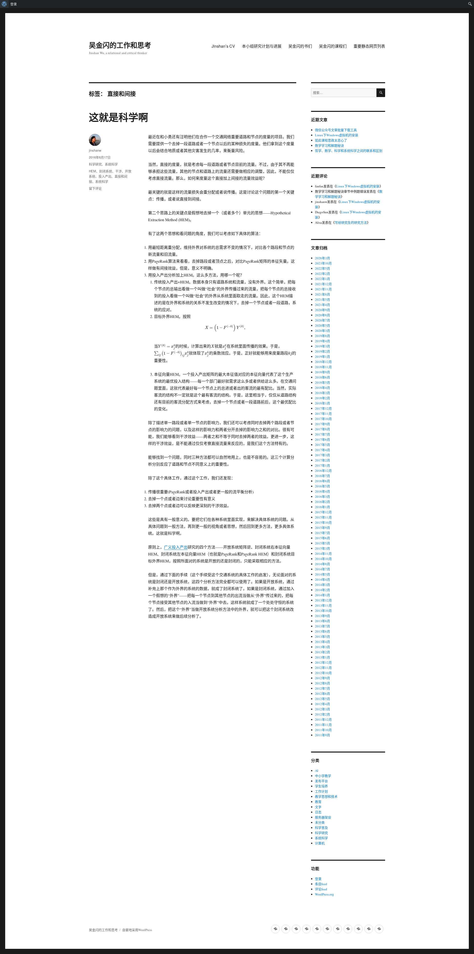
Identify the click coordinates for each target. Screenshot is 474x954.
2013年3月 (322, 647)
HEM (92, 171)
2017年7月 (322, 434)
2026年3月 (322, 258)
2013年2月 (322, 652)
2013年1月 (322, 657)
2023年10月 (323, 263)
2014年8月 (322, 564)
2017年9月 (322, 424)
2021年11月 (323, 289)
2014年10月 (323, 558)
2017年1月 (322, 465)
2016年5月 (322, 486)
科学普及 (321, 827)
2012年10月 (323, 673)
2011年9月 (322, 735)
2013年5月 (322, 636)
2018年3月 (322, 393)
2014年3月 (322, 584)
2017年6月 (322, 439)
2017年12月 (323, 408)
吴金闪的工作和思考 (120, 45)
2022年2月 (322, 273)
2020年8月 (322, 315)
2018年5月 (322, 382)
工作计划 (321, 791)
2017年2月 (322, 460)
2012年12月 (323, 662)
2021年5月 (322, 299)
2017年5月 (322, 444)
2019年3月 (322, 346)
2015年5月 (322, 543)
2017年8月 (322, 429)
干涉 (118, 171)
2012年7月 (322, 688)
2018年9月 (322, 372)
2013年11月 (323, 605)
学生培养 (321, 786)
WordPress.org (324, 894)
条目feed (321, 884)
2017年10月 (323, 419)
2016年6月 (322, 481)
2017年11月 (323, 413)
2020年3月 (322, 330)
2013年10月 (323, 610)
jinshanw (95, 150)
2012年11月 (323, 667)
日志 (318, 812)
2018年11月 (323, 367)
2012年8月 (322, 683)
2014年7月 (322, 569)
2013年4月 (322, 641)
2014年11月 (323, 553)
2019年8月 (322, 336)
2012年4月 (322, 704)
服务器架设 (323, 817)
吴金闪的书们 (300, 46)
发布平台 (321, 781)
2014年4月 (322, 579)
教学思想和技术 (326, 796)
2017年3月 (322, 455)
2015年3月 (322, 548)
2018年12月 (323, 361)
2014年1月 (322, 595)
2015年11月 (323, 517)
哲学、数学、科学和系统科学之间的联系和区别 (348, 150)
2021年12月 (323, 284)
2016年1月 (322, 507)
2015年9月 (322, 527)
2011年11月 (323, 724)
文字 (318, 807)
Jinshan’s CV (223, 46)
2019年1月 (322, 356)
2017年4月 (322, 450)
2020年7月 (322, 320)
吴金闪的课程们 (333, 46)
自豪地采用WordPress (137, 930)
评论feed (321, 889)
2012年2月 (322, 714)
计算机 (320, 843)
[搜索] (380, 92)
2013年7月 (322, 626)
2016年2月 (322, 501)
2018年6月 (322, 377)
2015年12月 (323, 512)
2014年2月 (322, 590)
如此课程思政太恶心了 (331, 140)
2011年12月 (323, 719)
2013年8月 (322, 621)
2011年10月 (323, 730)
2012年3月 (322, 709)
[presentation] (225, 327)
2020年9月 (322, 310)
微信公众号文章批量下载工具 (336, 130)
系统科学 (111, 164)
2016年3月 (322, 496)
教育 (318, 801)
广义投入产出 (176, 547)
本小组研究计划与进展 (261, 46)
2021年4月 (322, 304)
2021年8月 (322, 294)
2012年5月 (322, 698)
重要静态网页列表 (369, 46)
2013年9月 (322, 616)
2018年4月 (322, 387)
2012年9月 (322, 678)
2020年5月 (322, 325)
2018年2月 (322, 398)
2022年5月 (322, 268)
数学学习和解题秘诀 (329, 145)
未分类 (320, 822)
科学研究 (95, 164)
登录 (13, 4)
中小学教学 (323, 776)
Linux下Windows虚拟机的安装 (336, 135)
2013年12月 (323, 600)
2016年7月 (322, 476)
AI (316, 770)
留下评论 (95, 188)
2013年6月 (322, 631)
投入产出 (105, 176)
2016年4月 (322, 491)
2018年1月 (322, 403)
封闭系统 (105, 171)
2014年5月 (322, 574)
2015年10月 (323, 522)
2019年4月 (322, 341)
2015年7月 (322, 533)
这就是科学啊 (118, 117)
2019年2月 (322, 351)
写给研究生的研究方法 (351, 222)
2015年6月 (322, 538)
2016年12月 (323, 470)
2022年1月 (322, 279)
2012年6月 (322, 693)
